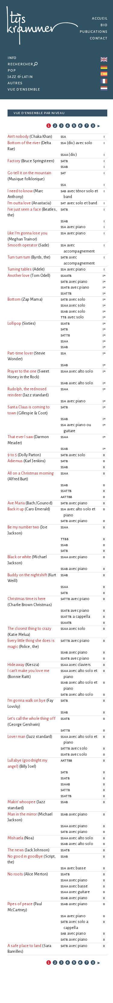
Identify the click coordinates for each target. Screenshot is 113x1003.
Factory (14, 161)
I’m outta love (19, 203)
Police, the (29, 647)
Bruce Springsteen (37, 161)
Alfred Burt (18, 479)
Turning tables (20, 269)
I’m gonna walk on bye (27, 700)
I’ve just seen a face (24, 209)
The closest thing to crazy (29, 629)
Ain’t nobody (18, 137)
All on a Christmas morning (31, 473)
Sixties (28, 323)
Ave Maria (16, 503)
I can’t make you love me (28, 671)
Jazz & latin (20, 76)
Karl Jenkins (34, 461)
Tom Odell (40, 276)
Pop (12, 70)
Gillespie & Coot (32, 413)
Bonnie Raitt (19, 677)
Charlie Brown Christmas (30, 605)
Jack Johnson (37, 850)
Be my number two (23, 527)
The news (16, 850)
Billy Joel (27, 766)
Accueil (99, 18)
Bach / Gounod (39, 503)
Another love (19, 276)
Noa (29, 838)
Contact (98, 38)
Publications (93, 31)
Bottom (14, 299)
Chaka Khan (41, 137)
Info (12, 57)
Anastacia (41, 203)
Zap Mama (32, 299)
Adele (39, 269)
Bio (103, 25)
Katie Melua (19, 635)
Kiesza (32, 665)
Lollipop (14, 323)
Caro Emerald (37, 509)
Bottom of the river (24, 143)
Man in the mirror (22, 814)
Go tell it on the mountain (29, 173)
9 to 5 (12, 455)
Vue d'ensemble (23, 89)
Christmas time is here (27, 599)
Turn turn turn (19, 257)
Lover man (16, 737)
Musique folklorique (26, 179)
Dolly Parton (29, 455)
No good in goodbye (25, 856)
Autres (15, 83)
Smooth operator (22, 245)
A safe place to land (25, 946)
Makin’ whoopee (22, 802)
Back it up (16, 509)
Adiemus (15, 461)
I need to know (20, 191)
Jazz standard (36, 395)
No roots (15, 874)
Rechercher (20, 64)
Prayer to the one (22, 371)
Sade (43, 245)
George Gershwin (24, 725)
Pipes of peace (20, 904)
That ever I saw (20, 437)
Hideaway (16, 665)
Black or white (19, 557)
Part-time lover (20, 353)
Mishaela (15, 838)
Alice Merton (36, 874)
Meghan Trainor (22, 239)
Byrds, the (40, 257)
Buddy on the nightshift (27, 575)
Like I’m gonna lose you (27, 233)
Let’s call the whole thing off (31, 719)
